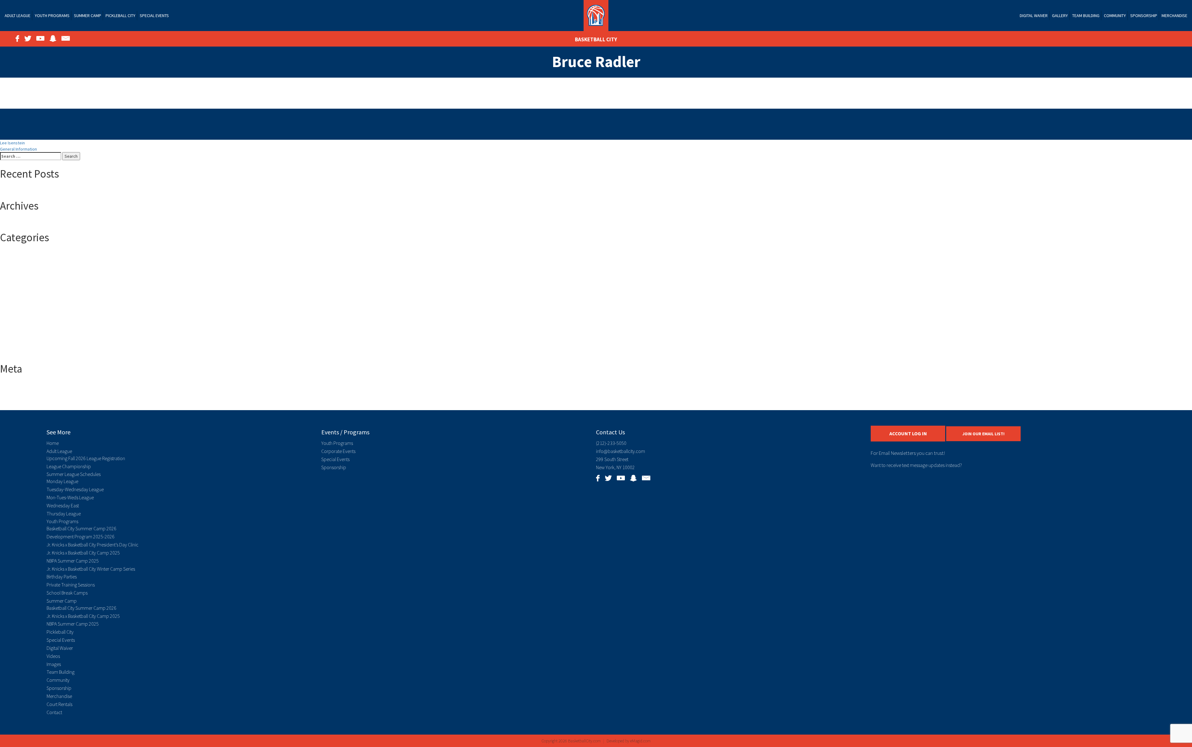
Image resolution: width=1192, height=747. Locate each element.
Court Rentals (59, 704)
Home (53, 443)
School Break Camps (67, 593)
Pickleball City (120, 15)
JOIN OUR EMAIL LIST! (983, 434)
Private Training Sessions (71, 585)
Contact (54, 712)
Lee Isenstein (12, 143)
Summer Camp (87, 15)
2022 (16, 279)
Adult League (17, 15)
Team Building (1085, 15)
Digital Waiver (1034, 15)
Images (54, 664)
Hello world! (23, 190)
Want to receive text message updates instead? (916, 465)
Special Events (154, 15)
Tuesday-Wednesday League (75, 489)
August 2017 (23, 222)
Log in (17, 385)
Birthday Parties (62, 576)
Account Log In (908, 433)
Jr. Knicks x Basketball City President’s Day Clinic (92, 544)
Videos (53, 656)
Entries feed (23, 391)
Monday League (62, 481)
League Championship (69, 466)
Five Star (20, 322)
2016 (16, 254)
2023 (16, 285)
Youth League (24, 353)
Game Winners (25, 329)
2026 (16, 291)
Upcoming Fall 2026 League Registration (86, 458)
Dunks (18, 316)
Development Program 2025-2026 (81, 536)
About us (20, 298)
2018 (16, 266)
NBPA (17, 335)
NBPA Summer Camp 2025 (73, 561)
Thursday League (64, 513)
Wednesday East (63, 505)
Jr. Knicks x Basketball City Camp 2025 (83, 553)
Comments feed (27, 398)
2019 (16, 273)
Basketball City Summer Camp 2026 (81, 528)
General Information (18, 149)
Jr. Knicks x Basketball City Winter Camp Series (91, 569)
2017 (16, 260)
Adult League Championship (38, 310)
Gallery (1060, 15)
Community (1115, 15)
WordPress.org (26, 404)
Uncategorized (26, 347)
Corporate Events (338, 451)
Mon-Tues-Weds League (70, 497)
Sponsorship (1143, 15)
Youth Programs (52, 15)
